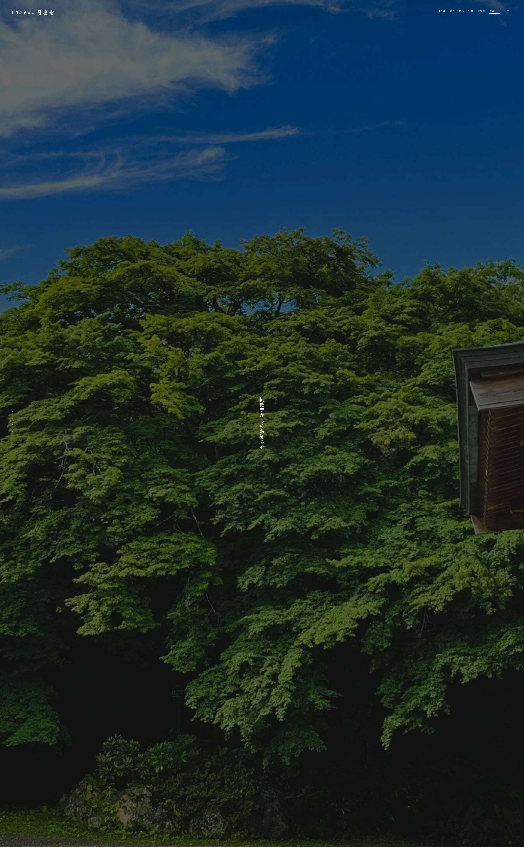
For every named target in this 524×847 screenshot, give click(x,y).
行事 (471, 11)
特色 (461, 11)
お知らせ (494, 11)
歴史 (452, 11)
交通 (506, 11)
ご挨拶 (481, 11)
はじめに (440, 11)
